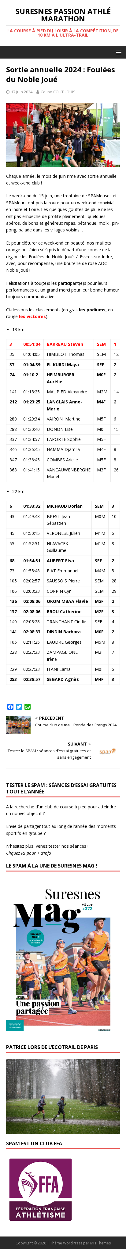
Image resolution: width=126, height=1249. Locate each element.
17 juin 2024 (21, 92)
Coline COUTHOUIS (58, 92)
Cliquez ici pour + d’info (28, 853)
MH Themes (100, 1243)
